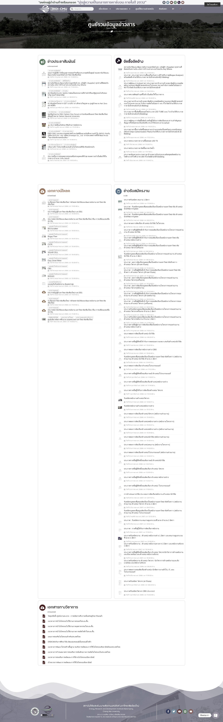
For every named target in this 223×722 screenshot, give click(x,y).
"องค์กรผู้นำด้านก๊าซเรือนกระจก (57, 2)
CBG (49, 269)
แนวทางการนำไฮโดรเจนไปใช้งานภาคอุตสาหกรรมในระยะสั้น (70, 626)
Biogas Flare (52, 236)
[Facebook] (164, 2)
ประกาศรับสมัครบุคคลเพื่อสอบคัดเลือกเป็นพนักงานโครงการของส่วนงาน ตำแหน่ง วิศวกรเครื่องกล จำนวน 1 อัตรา (152, 310)
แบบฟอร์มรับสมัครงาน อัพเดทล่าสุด (61, 284)
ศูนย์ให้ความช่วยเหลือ (145, 9)
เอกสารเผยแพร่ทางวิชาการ (84, 317)
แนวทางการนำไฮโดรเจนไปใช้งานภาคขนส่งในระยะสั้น (68, 621)
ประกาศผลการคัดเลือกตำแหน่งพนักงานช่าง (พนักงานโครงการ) (149, 421)
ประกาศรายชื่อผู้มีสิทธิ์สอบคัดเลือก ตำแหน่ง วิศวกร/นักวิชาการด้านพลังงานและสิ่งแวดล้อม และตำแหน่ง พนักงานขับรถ (153, 553)
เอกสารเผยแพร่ (53, 200)
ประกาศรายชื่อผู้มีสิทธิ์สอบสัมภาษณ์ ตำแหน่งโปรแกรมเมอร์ (147, 373)
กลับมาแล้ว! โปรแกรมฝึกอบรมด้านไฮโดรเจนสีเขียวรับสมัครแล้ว (71, 147)
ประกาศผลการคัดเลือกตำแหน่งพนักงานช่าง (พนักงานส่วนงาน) (149, 429)
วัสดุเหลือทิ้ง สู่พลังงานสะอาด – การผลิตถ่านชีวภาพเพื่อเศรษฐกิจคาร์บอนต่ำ (75, 616)
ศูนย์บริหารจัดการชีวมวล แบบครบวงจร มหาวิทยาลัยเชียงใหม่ (70, 320)
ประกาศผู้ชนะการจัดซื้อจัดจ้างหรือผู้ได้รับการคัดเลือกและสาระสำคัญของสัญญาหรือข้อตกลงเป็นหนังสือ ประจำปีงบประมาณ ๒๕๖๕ (152, 122)
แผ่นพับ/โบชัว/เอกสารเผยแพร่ (58, 226)
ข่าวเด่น (64, 91)
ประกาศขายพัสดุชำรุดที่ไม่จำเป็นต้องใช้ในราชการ (144, 94)
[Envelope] (182, 2)
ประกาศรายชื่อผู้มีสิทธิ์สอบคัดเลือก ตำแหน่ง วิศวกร (144, 469)
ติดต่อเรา (163, 9)
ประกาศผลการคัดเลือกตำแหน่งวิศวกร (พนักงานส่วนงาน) (146, 414)
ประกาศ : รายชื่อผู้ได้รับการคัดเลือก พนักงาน (141, 528)
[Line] (175, 2)
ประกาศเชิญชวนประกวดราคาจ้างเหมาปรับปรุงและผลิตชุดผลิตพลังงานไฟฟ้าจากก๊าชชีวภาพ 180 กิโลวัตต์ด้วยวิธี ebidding (152, 155)
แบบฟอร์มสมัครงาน (55, 282)
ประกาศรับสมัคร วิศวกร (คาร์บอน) (137, 581)
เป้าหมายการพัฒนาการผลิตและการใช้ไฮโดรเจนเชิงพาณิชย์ (70, 662)
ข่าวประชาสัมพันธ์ (54, 71)
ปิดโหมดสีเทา (212, 4)
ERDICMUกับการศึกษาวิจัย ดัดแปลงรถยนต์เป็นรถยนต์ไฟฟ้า (69, 642)
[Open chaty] (215, 715)
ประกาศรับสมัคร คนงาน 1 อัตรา (137, 200)
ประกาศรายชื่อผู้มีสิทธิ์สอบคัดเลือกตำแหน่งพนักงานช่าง (146, 382)
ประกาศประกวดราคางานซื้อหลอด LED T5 (141, 141)
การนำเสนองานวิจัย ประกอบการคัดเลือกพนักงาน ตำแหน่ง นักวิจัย (150, 494)
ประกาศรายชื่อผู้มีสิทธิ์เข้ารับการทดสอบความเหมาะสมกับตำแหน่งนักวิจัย (152, 342)
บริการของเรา (122, 9)
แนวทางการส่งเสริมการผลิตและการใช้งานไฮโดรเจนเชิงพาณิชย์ (71, 657)
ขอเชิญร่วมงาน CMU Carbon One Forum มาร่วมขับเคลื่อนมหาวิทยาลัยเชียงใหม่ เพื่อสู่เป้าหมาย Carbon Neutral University (78, 115)
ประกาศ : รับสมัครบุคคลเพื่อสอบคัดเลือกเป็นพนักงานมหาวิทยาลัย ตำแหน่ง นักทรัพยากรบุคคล (153, 208)
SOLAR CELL (53, 252)
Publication (53, 317)
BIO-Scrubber (53, 229)
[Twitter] (167, 2)
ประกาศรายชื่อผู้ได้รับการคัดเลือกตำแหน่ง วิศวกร (143, 390)
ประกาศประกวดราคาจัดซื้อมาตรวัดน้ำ (139, 148)
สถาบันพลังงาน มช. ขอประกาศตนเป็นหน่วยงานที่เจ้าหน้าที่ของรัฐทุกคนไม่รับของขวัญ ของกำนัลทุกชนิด (77, 94)
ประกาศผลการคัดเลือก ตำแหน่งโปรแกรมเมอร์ (142, 366)
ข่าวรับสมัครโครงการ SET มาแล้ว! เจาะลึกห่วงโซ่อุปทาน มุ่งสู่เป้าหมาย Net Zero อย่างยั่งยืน (77, 104)
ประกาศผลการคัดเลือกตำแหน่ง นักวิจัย (139, 334)
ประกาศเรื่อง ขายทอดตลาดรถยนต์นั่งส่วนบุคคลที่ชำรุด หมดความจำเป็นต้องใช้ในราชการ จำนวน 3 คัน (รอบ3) (77, 157)
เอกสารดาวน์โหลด (67, 317)
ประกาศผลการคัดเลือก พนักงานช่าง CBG (140, 350)
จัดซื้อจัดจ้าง (66, 81)
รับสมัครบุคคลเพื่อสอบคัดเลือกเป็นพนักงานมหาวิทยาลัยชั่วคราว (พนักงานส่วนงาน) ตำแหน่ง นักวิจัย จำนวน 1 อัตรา (153, 358)
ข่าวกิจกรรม (52, 112)
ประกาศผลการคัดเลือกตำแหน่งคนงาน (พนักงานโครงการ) (147, 445)
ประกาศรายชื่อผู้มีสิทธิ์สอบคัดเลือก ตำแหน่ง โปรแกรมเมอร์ (147, 486)
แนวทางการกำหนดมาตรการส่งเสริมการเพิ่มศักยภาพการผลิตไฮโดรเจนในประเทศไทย (79, 652)
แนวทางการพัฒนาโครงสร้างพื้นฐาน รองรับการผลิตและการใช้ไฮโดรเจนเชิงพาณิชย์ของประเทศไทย (84, 647)
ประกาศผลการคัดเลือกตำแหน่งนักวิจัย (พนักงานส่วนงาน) (146, 437)
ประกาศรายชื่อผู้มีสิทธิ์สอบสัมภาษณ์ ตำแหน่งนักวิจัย (144, 460)
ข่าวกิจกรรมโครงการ (55, 101)
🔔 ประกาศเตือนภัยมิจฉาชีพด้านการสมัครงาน (65, 125)
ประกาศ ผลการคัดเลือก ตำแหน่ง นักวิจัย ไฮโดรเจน (144, 223)
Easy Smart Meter (54, 261)
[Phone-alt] (179, 2)
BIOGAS (51, 276)
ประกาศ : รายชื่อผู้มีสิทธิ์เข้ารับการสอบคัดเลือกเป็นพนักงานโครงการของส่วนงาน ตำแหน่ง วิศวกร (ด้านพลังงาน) (152, 294)
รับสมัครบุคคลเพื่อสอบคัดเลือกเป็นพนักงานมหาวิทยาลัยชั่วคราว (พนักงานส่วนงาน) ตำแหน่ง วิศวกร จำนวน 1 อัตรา (153, 503)
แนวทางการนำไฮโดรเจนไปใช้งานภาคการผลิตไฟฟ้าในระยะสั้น (71, 631)
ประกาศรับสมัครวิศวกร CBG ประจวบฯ (139, 591)
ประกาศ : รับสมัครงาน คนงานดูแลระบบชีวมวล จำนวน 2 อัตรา (149, 520)
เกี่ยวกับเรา (103, 9)
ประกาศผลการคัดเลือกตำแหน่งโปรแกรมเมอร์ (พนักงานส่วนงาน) (149, 452)
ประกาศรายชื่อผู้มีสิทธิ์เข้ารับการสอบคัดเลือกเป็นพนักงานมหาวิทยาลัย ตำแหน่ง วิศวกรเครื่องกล (151, 247)
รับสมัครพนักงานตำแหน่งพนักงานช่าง (139, 406)
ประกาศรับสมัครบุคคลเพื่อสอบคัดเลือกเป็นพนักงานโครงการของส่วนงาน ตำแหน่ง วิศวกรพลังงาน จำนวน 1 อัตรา (152, 318)
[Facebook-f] (168, 711)
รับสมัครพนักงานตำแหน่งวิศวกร (136, 398)
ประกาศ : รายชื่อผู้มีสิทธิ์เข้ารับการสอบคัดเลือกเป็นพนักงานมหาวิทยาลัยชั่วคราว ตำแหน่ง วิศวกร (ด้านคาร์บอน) (152, 271)
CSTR (50, 244)
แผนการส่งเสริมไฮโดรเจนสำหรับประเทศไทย (64, 637)
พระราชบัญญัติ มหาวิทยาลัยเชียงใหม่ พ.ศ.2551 (65, 212)
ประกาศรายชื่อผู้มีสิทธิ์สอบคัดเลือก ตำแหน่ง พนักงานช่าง (146, 477)
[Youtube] (171, 2)
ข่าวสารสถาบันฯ (67, 131)
